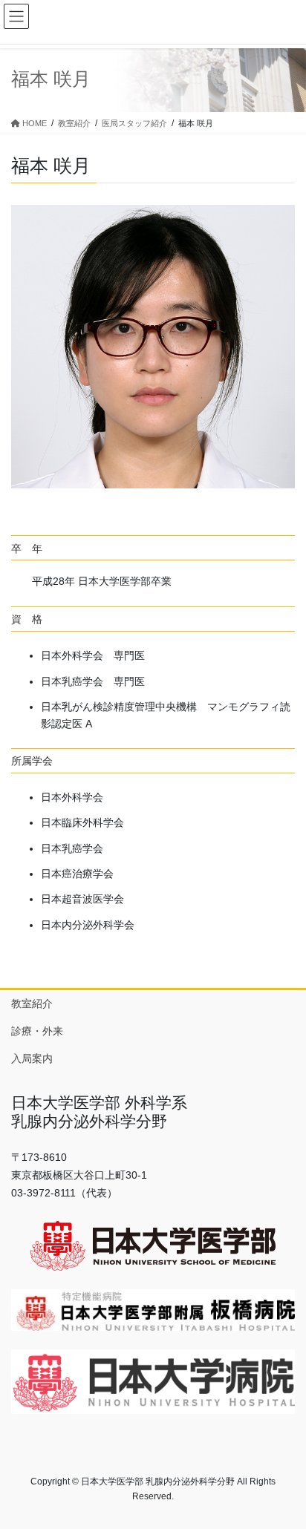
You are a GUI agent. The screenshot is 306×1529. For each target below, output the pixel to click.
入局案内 (32, 1058)
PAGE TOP (284, 1469)
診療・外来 (37, 1031)
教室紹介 (32, 1003)
